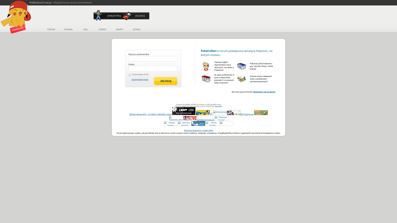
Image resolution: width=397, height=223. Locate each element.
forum (51, 29)
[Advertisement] (198, 98)
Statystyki (218, 106)
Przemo (202, 104)
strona (68, 29)
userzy (102, 29)
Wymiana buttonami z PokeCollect (198, 130)
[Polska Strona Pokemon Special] (206, 119)
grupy (119, 29)
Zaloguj (140, 15)
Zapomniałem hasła (140, 80)
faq (85, 29)
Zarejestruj (114, 15)
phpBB (187, 104)
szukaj (136, 29)
